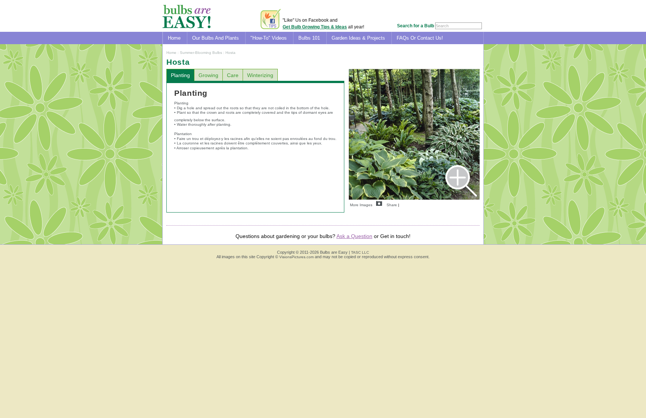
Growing (208, 75)
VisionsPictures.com (296, 257)
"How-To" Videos (268, 38)
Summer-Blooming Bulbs (201, 53)
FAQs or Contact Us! (420, 38)
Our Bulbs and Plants (215, 38)
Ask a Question (354, 236)
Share (392, 205)
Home (174, 38)
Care (233, 75)
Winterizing (260, 75)
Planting (180, 75)
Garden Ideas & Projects (358, 38)
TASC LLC (360, 252)
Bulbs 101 (309, 38)
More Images (361, 205)
